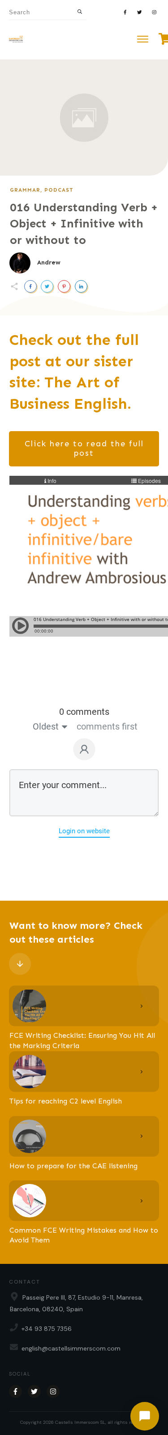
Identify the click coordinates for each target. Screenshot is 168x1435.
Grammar (25, 190)
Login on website (84, 831)
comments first (107, 726)
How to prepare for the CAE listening (73, 1166)
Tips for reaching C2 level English (65, 1101)
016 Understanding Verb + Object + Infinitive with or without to (84, 224)
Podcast (58, 190)
